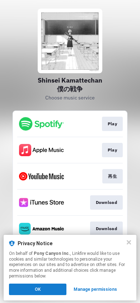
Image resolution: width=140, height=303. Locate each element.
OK (38, 289)
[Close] (129, 242)
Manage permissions (95, 289)
